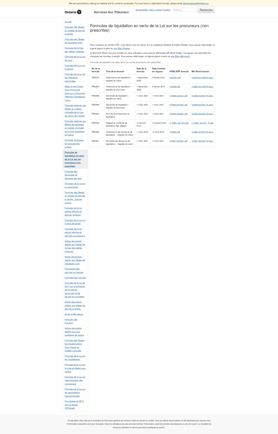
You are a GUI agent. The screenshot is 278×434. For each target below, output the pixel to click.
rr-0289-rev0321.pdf (178, 104)
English (166, 9)
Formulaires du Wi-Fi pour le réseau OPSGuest (74, 405)
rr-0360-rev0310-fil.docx (202, 131)
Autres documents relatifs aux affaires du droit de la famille (75, 305)
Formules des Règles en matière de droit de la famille (75, 30)
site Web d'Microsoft (180, 56)
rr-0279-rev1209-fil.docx (202, 77)
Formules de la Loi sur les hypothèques (75, 357)
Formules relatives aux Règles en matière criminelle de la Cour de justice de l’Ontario (75, 110)
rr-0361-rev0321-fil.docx (202, 140)
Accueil (68, 21)
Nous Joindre (155, 9)
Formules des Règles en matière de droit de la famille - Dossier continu (75, 197)
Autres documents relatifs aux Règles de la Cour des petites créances (75, 246)
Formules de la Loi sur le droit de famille (75, 222)
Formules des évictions (71, 321)
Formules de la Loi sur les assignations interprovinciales (75, 392)
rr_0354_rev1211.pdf (179, 122)
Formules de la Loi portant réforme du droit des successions (75, 232)
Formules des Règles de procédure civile (74, 41)
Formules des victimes (75, 277)
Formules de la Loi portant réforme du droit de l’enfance (73, 211)
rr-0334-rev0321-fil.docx (202, 113)
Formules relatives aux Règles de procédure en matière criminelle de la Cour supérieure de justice (75, 128)
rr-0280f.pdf (175, 86)
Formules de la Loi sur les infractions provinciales (75, 78)
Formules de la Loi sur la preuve (75, 67)
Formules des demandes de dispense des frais (73, 175)
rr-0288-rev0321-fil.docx (202, 95)
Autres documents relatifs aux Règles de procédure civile (75, 260)
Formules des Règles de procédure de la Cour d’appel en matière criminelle (74, 345)
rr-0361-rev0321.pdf (178, 140)
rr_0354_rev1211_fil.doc (203, 122)
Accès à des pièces (74, 314)
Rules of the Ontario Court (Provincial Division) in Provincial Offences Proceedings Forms (75, 93)
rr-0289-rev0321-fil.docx (202, 104)
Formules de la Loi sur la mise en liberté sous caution (75, 368)
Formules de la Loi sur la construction (75, 185)
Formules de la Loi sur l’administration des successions (75, 380)
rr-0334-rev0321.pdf (178, 113)
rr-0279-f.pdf (175, 77)
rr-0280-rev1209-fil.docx (202, 86)
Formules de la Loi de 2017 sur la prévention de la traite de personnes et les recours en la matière (75, 289)
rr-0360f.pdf (175, 131)
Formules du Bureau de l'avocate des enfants (74, 143)
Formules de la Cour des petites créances (74, 49)
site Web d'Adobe (122, 48)
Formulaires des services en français (74, 270)
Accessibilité (142, 9)
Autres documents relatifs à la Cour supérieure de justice (74, 332)
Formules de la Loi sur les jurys (75, 58)
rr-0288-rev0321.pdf (178, 95)
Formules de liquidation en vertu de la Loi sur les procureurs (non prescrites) (74, 159)
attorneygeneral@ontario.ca (195, 3)
